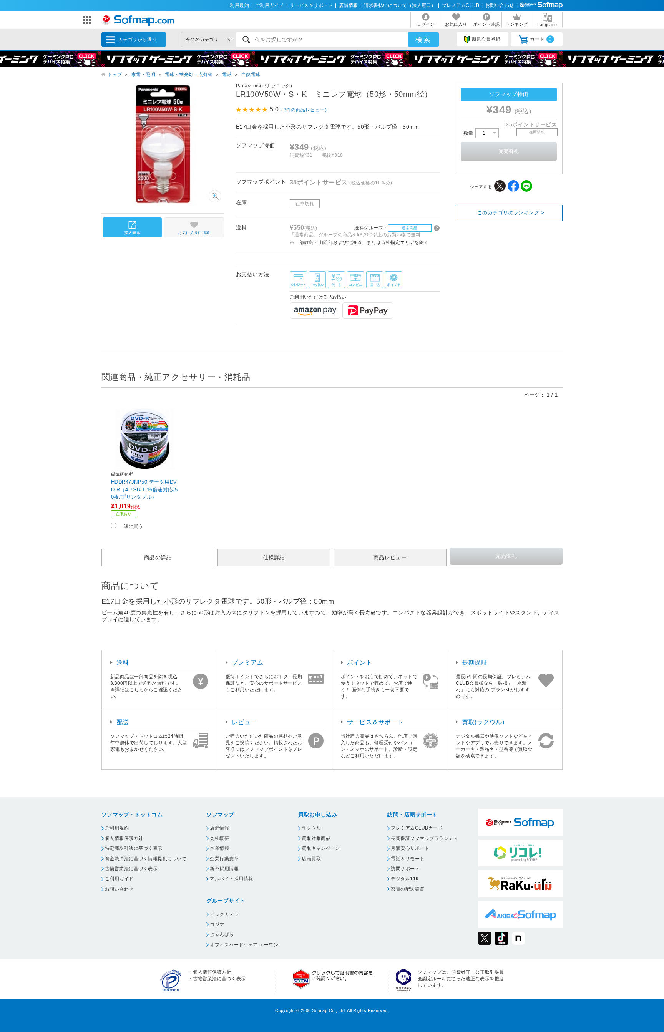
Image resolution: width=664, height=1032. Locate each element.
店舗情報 (348, 5)
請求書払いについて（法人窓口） (400, 5)
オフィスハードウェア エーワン (244, 944)
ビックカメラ (224, 914)
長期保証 (474, 662)
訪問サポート (405, 868)
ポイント (359, 662)
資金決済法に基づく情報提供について (145, 858)
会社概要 (219, 838)
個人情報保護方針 (124, 838)
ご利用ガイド (269, 5)
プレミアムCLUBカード (417, 828)
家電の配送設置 (407, 889)
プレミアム (247, 662)
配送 (122, 722)
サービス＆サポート (311, 5)
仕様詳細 (274, 557)
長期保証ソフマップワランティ (424, 838)
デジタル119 (404, 878)
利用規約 (239, 5)
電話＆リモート (407, 858)
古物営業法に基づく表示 (131, 868)
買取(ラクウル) (483, 722)
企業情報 (219, 848)
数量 (469, 133)
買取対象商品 (316, 838)
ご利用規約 (117, 828)
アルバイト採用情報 (231, 878)
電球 (227, 74)
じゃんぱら (222, 934)
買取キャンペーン (321, 848)
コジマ (217, 924)
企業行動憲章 (224, 858)
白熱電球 (251, 74)
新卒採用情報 (224, 868)
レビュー (244, 722)
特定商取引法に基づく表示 (134, 848)
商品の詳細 (158, 557)
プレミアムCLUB (460, 5)
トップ (115, 74)
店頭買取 (311, 858)
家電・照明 (143, 74)
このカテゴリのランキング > (510, 213)
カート (541, 39)
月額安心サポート (410, 848)
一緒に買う (131, 526)
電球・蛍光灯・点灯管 (189, 74)
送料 (122, 662)
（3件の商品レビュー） (304, 110)
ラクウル (311, 828)
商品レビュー (390, 557)
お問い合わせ (499, 5)
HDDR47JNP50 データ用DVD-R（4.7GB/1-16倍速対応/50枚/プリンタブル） (144, 489)
